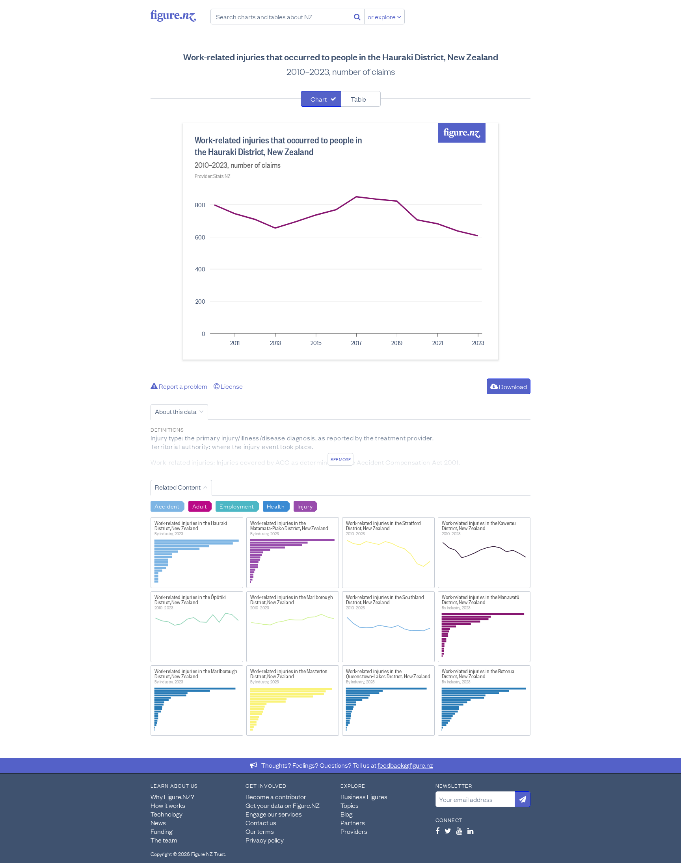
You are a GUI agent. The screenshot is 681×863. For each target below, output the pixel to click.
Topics (349, 805)
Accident (167, 505)
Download (512, 386)
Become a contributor (276, 796)
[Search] (357, 16)
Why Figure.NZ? (172, 796)
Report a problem (182, 386)
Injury (305, 505)
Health (276, 505)
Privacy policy (265, 839)
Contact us (261, 822)
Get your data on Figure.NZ (283, 805)
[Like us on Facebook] (437, 830)
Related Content (178, 487)
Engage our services (274, 813)
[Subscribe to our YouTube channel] (459, 830)
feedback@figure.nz (405, 765)
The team (164, 839)
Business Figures (363, 796)
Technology (166, 813)
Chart (319, 99)
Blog (346, 813)
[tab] (321, 99)
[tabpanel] (340, 241)
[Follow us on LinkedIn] (470, 830)
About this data (176, 411)
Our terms (260, 831)
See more (341, 459)
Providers (353, 831)
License (231, 386)
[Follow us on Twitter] (448, 830)
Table (358, 99)
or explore (382, 16)
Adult (199, 505)
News (158, 822)
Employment (237, 505)
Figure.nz (173, 16)
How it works (168, 805)
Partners (352, 822)
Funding (161, 831)
